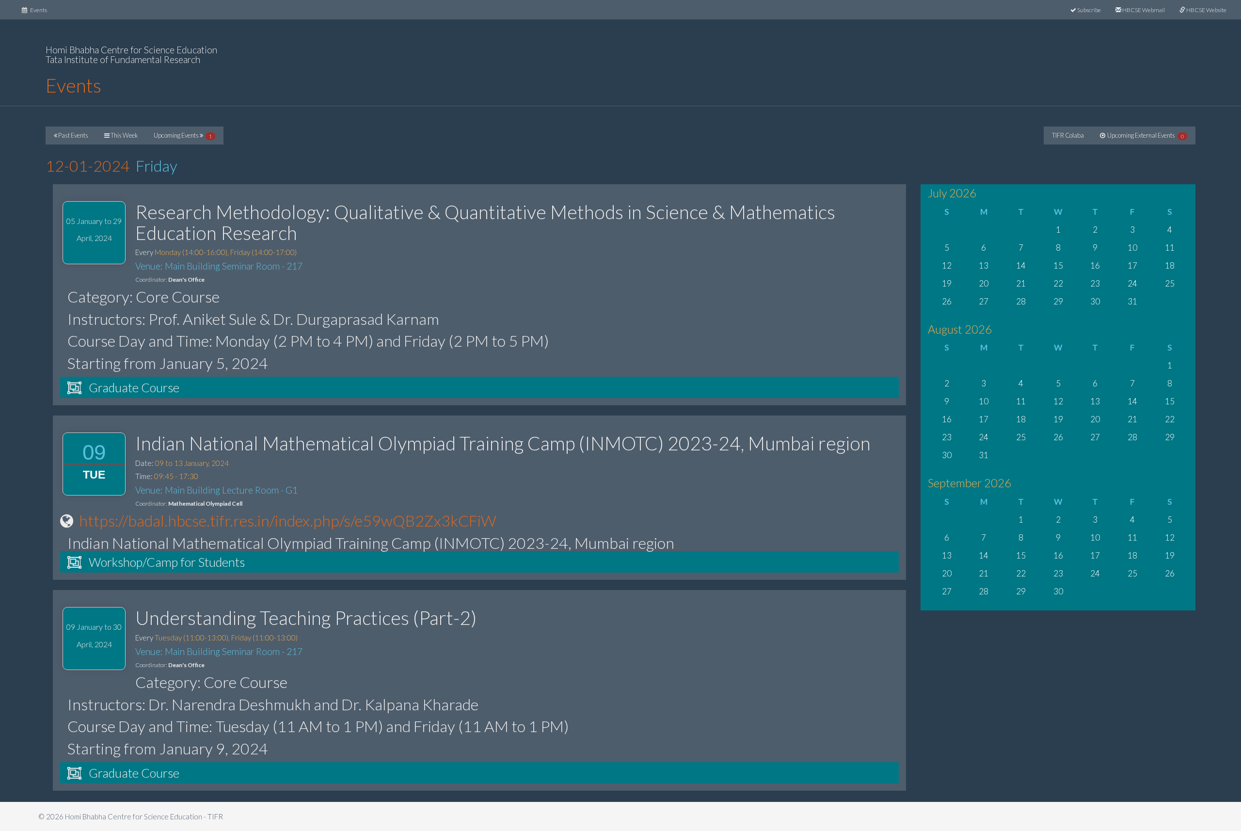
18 (1170, 265)
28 (1021, 301)
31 (1132, 301)
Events (40, 10)
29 (1058, 301)
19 (947, 283)
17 (1132, 265)
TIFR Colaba (1068, 135)
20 (983, 283)
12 (947, 265)
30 (1095, 301)
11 (1170, 247)
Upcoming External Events (1144, 135)
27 (983, 301)
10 (1132, 247)
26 (947, 301)
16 (1095, 265)
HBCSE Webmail (1143, 10)
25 (1170, 283)
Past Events (72, 135)
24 (1132, 283)
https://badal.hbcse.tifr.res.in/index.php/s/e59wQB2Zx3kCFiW (287, 520)
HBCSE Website (1205, 10)
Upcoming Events (183, 135)
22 (1058, 283)
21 (1021, 283)
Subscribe (1088, 10)
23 (1095, 283)
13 (983, 265)
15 (1058, 265)
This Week (124, 135)
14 (1021, 265)
